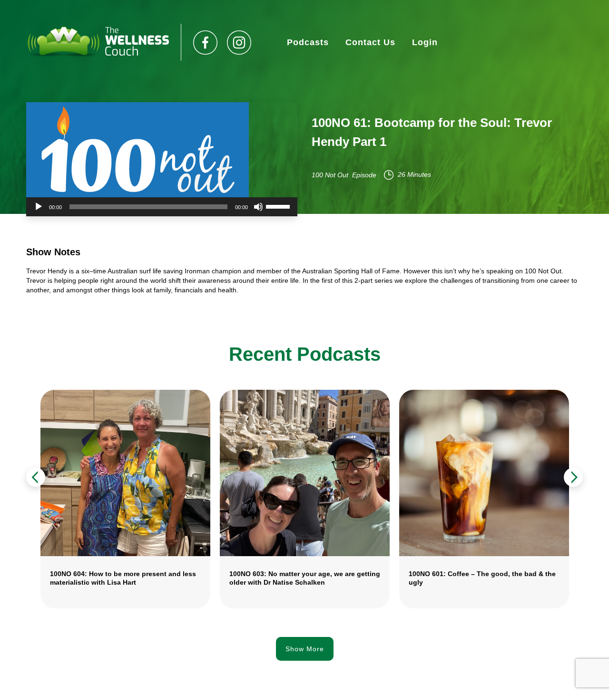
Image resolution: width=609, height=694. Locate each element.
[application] (161, 206)
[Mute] (258, 207)
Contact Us (370, 42)
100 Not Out (330, 175)
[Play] (38, 207)
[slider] (279, 205)
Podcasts (308, 42)
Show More (304, 649)
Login (425, 42)
